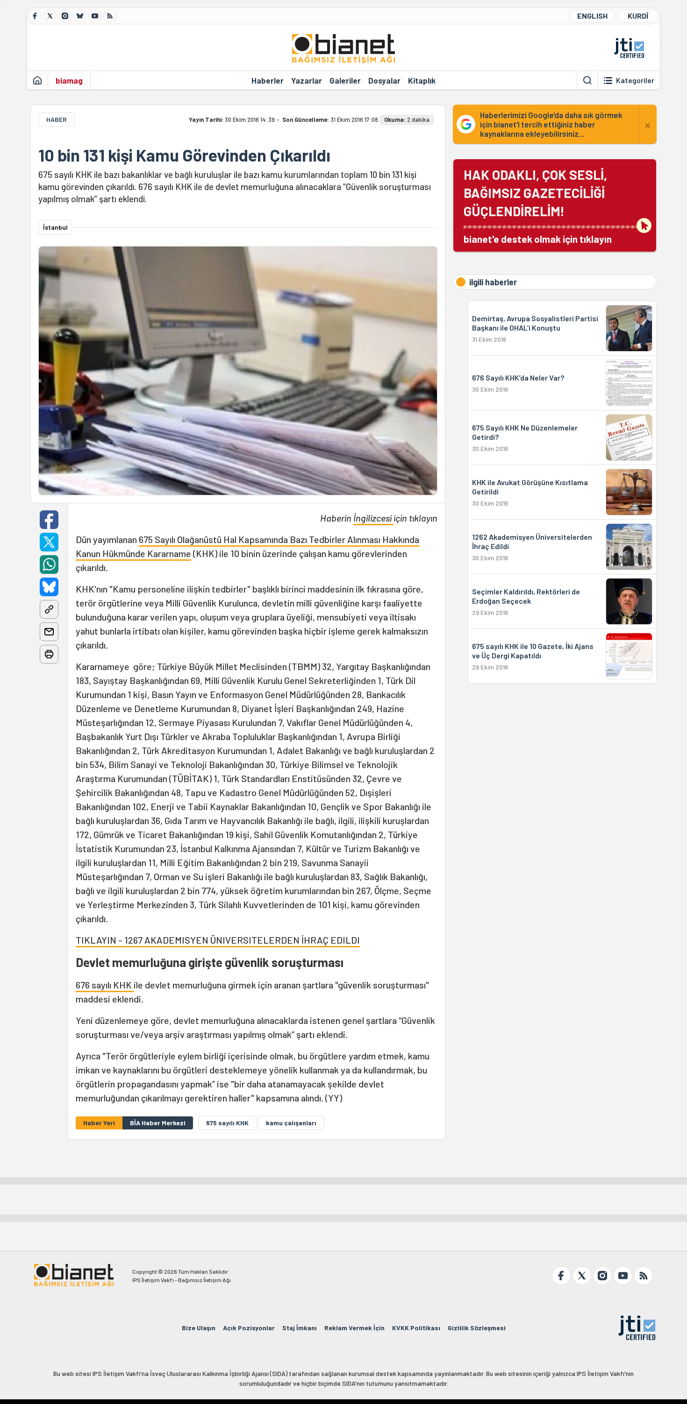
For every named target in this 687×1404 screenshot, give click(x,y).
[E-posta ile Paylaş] (49, 631)
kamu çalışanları (291, 1123)
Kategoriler (635, 80)
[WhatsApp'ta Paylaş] (49, 564)
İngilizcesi (373, 517)
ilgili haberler (493, 282)
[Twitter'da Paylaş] (49, 542)
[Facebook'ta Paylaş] (49, 519)
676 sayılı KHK (105, 984)
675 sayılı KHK (227, 1123)
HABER (56, 119)
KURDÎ (638, 15)
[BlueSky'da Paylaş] (49, 587)
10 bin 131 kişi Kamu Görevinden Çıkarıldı (184, 155)
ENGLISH (592, 15)
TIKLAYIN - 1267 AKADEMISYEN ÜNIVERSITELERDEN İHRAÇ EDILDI (218, 939)
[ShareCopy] (49, 609)
